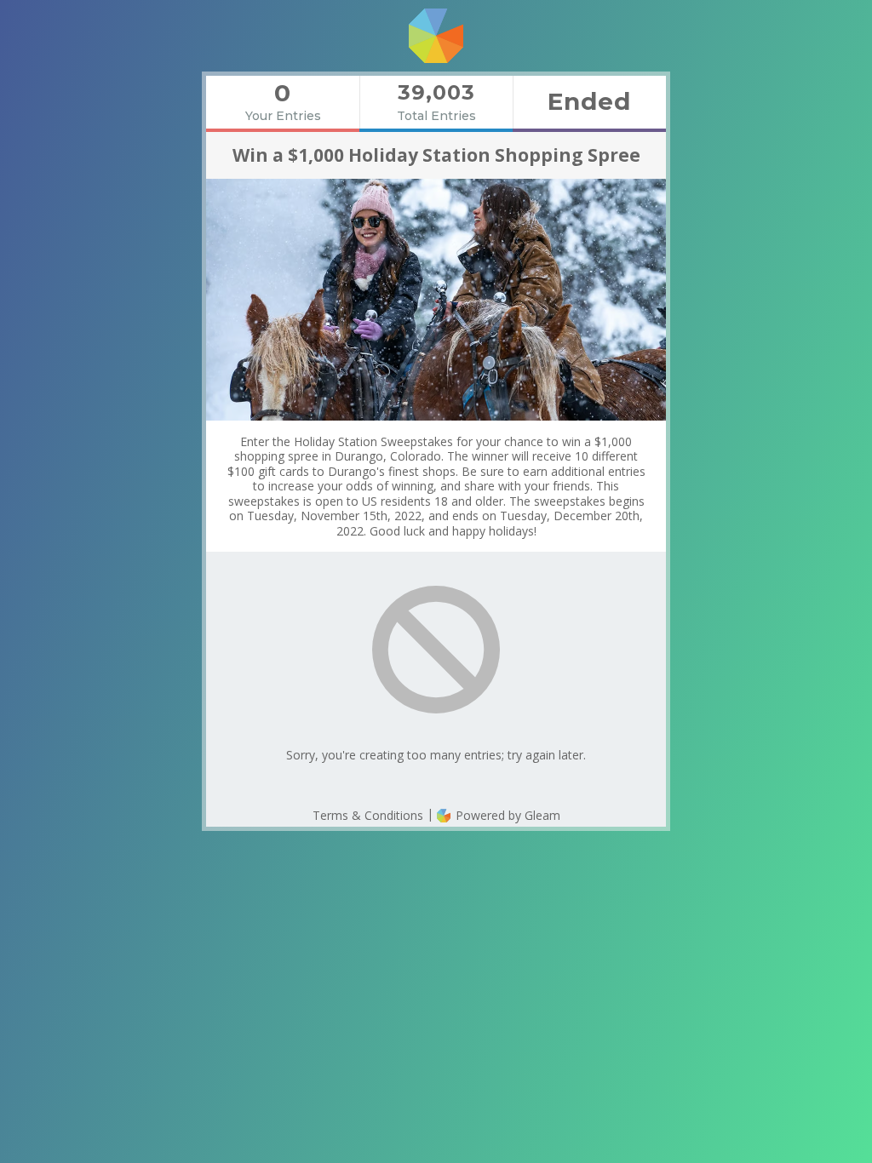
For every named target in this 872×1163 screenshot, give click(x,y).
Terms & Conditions (368, 815)
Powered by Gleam (506, 815)
